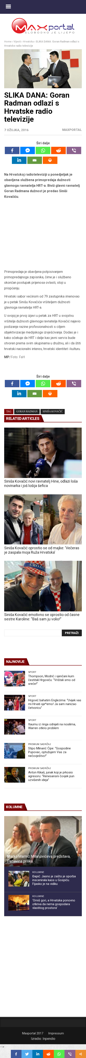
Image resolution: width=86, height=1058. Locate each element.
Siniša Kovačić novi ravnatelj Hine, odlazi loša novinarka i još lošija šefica (41, 483)
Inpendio (49, 1039)
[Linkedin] (19, 160)
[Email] (34, 160)
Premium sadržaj (39, 744)
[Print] (50, 160)
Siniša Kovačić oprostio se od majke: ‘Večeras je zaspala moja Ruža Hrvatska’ (41, 550)
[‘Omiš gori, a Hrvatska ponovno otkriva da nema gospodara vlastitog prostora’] (18, 903)
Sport (32, 672)
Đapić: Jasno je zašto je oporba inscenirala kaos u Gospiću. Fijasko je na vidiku (54, 880)
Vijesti (17, 41)
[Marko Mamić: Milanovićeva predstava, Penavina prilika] (43, 841)
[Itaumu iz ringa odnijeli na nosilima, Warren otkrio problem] (14, 727)
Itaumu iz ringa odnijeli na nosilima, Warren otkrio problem (52, 726)
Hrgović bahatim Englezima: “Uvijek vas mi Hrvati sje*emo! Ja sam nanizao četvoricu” (54, 704)
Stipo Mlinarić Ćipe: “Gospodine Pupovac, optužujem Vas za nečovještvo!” (49, 752)
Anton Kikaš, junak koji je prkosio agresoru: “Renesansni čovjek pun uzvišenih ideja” (51, 776)
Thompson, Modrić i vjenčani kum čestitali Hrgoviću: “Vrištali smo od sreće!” (51, 680)
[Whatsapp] (43, 150)
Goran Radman (27, 411)
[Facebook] (12, 150)
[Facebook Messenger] (27, 150)
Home (7, 41)
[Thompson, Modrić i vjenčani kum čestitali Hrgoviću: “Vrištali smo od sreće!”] (14, 678)
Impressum (56, 1033)
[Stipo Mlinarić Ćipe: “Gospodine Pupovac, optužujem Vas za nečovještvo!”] (14, 751)
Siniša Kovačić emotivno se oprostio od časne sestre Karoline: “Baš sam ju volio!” (42, 616)
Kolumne (38, 872)
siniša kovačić (53, 411)
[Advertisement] (43, 235)
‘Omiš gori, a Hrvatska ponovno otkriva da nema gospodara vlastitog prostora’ (53, 904)
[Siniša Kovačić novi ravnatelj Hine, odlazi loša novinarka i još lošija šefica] (43, 453)
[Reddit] (58, 150)
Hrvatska (28, 41)
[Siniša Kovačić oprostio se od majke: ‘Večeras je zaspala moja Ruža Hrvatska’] (43, 519)
